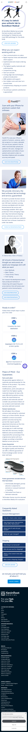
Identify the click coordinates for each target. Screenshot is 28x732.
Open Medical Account (6, 689)
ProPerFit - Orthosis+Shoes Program (9, 683)
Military (3, 617)
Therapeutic (4, 614)
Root (2, 609)
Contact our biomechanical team (13, 227)
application (14, 328)
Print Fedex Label (5, 636)
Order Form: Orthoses (6, 631)
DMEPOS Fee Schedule (6, 672)
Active (2, 610)
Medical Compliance (6, 673)
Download (8, 344)
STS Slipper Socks (5, 627)
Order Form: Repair (5, 633)
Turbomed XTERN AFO (6, 648)
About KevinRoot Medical (7, 705)
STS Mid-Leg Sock (5, 657)
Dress (2, 612)
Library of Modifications (6, 698)
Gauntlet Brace (4, 651)
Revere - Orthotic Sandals (7, 685)
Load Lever (3, 625)
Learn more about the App (11, 162)
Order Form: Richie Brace (7, 665)
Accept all (14, 721)
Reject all (14, 725)
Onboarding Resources (6, 691)
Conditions (3, 695)
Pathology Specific (5, 621)
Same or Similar (5, 675)
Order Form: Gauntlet (6, 668)
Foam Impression (5, 629)
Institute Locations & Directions (8, 711)
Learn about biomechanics (11, 297)
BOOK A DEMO (14, 581)
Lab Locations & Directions (7, 709)
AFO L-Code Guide (5, 670)
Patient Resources (5, 704)
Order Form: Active (5, 663)
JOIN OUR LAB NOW (10, 43)
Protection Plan (4, 634)
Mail (7, 362)
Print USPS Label (5, 638)
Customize (14, 728)
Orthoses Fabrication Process (7, 640)
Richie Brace (4, 650)
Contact (3, 707)
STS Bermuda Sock (5, 659)
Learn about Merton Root (10, 293)
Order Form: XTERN (5, 661)
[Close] (26, 713)
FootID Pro (17, 364)
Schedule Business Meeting (7, 693)
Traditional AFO (4, 653)
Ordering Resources (5, 702)
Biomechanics (4, 697)
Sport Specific (4, 619)
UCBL (2, 616)
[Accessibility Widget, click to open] (24, 366)
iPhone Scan (4, 700)
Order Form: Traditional (6, 666)
